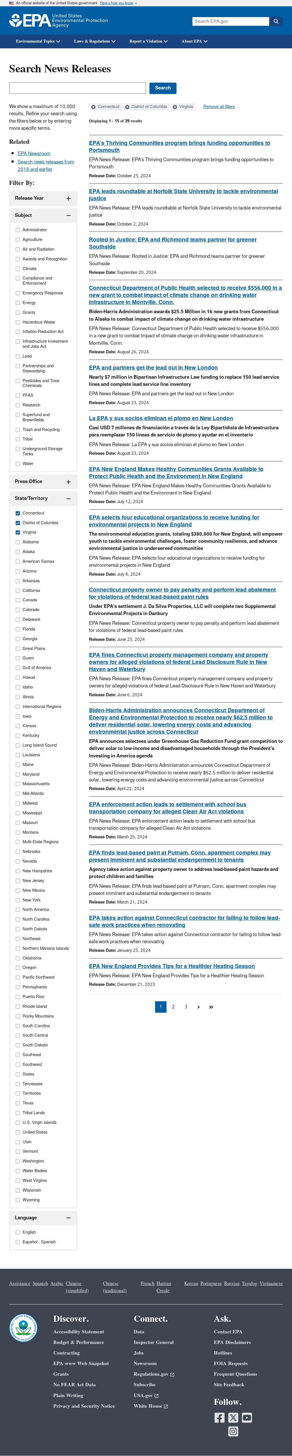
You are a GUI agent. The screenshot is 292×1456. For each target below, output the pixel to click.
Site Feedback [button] (229, 1385)
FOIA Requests (231, 1364)
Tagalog (249, 1284)
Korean (191, 1284)
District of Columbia (148, 107)
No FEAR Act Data (74, 1385)
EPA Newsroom (34, 154)
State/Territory (31, 498)
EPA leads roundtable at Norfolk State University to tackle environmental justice (183, 195)
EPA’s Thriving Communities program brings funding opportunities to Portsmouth (179, 146)
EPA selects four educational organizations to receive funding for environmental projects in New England (174, 521)
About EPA (192, 41)
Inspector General (154, 1342)
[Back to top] (276, 1440)
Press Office (28, 481)
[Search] (276, 21)
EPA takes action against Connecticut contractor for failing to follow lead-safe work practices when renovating (184, 921)
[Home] (58, 20)
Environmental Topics (35, 41)
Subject (23, 215)
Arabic (57, 1284)
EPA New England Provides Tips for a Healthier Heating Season (172, 966)
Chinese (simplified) (77, 1287)
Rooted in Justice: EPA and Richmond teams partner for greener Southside (173, 243)
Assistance (20, 1284)
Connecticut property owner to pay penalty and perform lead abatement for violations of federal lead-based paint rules (182, 593)
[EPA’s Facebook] (219, 1417)
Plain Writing (68, 1396)
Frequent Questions (235, 1374)
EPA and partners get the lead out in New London (153, 368)
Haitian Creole (164, 1287)
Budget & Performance (78, 1342)
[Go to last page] (211, 1007)
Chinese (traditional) (115, 1287)
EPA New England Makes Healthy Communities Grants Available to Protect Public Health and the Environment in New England (176, 473)
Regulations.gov (151, 1374)
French (147, 1284)
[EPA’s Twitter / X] (233, 1417)
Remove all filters (219, 107)
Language (26, 1218)
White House (148, 1406)
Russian (232, 1284)
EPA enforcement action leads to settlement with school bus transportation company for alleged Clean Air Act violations (167, 808)
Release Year (29, 198)
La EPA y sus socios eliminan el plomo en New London (161, 418)
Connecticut (108, 107)
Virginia (185, 107)
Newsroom (145, 1364)
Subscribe (144, 1385)
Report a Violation (145, 41)
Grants (61, 1374)
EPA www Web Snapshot (81, 1364)
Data (139, 1332)
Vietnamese (271, 1284)
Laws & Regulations (92, 41)
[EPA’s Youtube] (247, 1417)
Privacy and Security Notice (84, 1406)
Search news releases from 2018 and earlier (46, 165)
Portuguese (211, 1284)
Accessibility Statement (78, 1332)
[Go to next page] (198, 1007)
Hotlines (223, 1353)
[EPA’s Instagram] (233, 1431)
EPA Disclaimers (232, 1342)
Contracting (66, 1353)
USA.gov (143, 1396)
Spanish (40, 1284)
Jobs (139, 1353)
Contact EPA (228, 1332)
